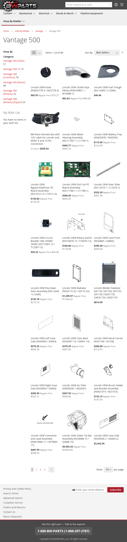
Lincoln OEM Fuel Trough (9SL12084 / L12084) (108, 89)
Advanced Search (12, 498)
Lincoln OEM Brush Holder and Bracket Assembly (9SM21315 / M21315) (108, 388)
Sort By (89, 52)
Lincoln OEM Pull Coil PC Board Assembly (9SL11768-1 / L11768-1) (75, 187)
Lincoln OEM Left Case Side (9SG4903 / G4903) (43, 340)
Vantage (39, 31)
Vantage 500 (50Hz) (13, 60)
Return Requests (12, 516)
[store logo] (19, 5)
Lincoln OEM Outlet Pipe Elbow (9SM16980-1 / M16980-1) (75, 90)
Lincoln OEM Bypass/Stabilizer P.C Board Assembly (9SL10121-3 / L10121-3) (44, 189)
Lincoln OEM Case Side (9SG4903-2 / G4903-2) (106, 437)
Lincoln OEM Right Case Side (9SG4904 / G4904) (44, 387)
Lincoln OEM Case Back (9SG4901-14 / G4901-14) (75, 340)
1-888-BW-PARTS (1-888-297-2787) (63, 531)
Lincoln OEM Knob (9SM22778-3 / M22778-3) (45, 89)
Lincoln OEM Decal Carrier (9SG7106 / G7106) (108, 340)
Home (6, 31)
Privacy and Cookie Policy (17, 488)
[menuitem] (8, 13)
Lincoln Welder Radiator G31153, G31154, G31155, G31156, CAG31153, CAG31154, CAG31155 (108, 292)
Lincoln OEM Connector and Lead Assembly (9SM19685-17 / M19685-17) (44, 440)
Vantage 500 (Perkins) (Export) (12, 100)
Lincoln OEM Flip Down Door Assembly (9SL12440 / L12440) (45, 291)
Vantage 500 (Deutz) (14, 82)
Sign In (116, 4)
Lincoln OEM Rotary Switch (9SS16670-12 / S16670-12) (77, 239)
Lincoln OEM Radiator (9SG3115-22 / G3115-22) (75, 289)
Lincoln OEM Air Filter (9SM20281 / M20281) (74, 387)
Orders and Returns (14, 507)
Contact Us (9, 511)
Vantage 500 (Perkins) (10, 92)
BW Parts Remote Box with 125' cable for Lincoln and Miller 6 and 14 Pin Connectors (45, 139)
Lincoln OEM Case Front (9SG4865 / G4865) (107, 239)
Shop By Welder (22, 31)
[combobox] (88, 4)
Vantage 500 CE (11, 69)
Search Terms (10, 493)
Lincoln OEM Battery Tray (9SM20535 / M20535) (108, 136)
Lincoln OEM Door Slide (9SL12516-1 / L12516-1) (107, 186)
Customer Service (13, 502)
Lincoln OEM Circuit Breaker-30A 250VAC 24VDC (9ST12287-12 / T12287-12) (43, 242)
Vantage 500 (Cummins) (10, 75)
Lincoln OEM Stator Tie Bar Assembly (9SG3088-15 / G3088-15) (77, 438)
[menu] (63, 17)
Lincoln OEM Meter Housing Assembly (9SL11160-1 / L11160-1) (75, 137)
